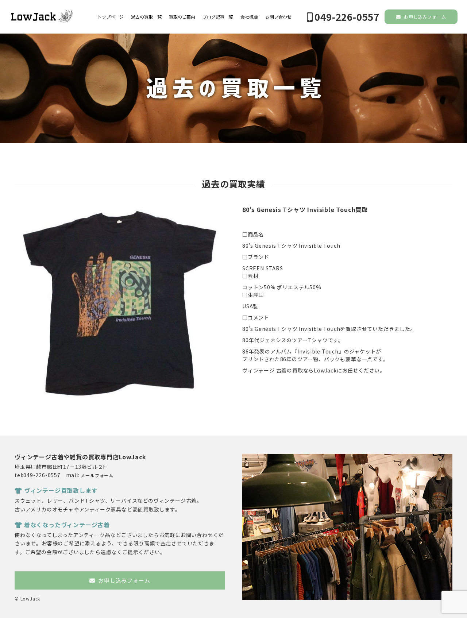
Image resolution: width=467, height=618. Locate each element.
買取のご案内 (182, 17)
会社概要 (249, 17)
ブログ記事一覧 (217, 17)
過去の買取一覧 (146, 17)
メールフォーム (97, 475)
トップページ (110, 17)
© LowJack (27, 598)
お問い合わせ (278, 17)
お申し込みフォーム (424, 16)
